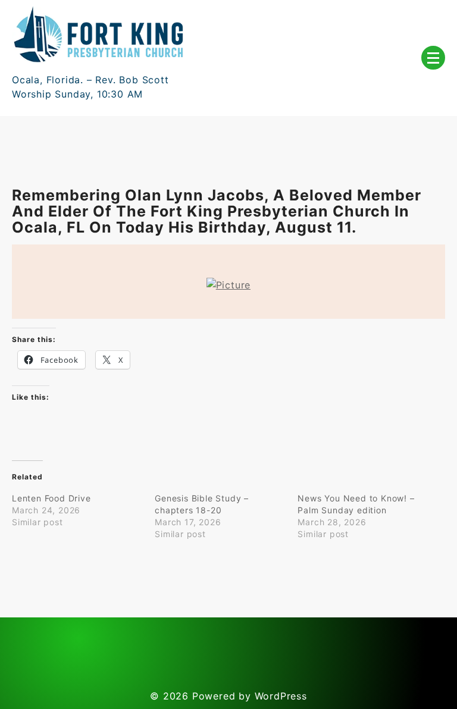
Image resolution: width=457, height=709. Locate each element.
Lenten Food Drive (51, 498)
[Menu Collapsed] (433, 58)
